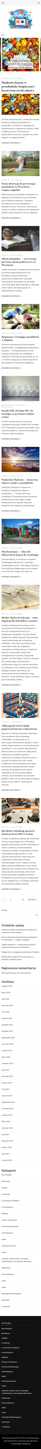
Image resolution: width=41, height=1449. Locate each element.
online (4, 1252)
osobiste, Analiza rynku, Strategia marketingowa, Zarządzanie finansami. (17, 1260)
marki (4, 1239)
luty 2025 (5, 1089)
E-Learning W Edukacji (10, 1201)
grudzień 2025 (7, 1025)
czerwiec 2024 (7, 1128)
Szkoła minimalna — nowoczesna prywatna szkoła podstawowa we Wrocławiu (19, 262)
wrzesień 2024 (7, 1108)
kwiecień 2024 (7, 1141)
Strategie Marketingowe (11, 1294)
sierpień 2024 (7, 1115)
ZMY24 (23, 1438)
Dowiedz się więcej (10, 143)
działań (4, 1188)
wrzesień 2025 (7, 1044)
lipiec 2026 (6, 992)
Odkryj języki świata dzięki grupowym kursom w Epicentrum (19, 727)
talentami (5, 1300)
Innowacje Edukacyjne (10, 1226)
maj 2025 (5, 1070)
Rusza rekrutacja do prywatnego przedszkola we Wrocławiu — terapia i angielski (19, 186)
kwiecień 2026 (7, 1005)
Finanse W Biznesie (9, 1220)
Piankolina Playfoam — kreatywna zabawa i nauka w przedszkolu (20, 481)
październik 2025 (8, 1038)
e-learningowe (7, 1207)
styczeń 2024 (7, 1160)
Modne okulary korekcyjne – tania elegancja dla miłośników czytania (20, 619)
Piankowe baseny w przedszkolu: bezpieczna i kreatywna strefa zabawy (20, 63)
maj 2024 (5, 1134)
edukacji (5, 1213)
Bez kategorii (20, 56)
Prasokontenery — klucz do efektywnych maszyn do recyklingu (20, 553)
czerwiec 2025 (7, 1063)
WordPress (26, 1444)
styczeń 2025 (7, 1096)
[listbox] (20, 54)
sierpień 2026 (7, 986)
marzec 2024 (7, 1147)
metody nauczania (9, 1246)
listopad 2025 (7, 1031)
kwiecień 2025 (7, 1076)
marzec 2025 (7, 1083)
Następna (31, 900)
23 (24, 900)
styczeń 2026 (7, 1018)
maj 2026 (5, 999)
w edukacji (6, 1306)
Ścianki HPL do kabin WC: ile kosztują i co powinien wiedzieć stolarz (18, 413)
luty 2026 (5, 1012)
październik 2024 (8, 1102)
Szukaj (4, 910)
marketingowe (7, 1233)
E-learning (6, 1194)
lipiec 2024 (6, 1121)
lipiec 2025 (6, 1057)
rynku (4, 1281)
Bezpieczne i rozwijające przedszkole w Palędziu (20, 338)
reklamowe (6, 1268)
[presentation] (1, 54)
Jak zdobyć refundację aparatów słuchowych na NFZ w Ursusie (18, 832)
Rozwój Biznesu (8, 1274)
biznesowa (6, 1181)
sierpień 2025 (7, 1050)
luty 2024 (5, 1154)
